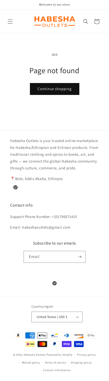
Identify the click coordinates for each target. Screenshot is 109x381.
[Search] (85, 21)
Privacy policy (86, 354)
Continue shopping (55, 88)
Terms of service (55, 362)
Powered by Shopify (59, 354)
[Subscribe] (79, 257)
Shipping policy (81, 362)
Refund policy (31, 362)
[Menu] (10, 21)
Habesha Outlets (35, 354)
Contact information (56, 370)
